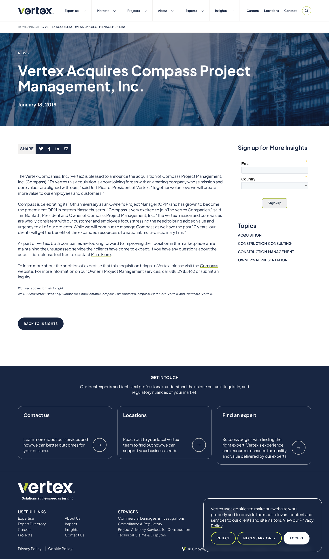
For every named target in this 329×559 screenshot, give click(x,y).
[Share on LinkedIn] (57, 149)
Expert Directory (32, 524)
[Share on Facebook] (49, 149)
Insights (221, 10)
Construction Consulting (265, 243)
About (162, 10)
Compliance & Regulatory (140, 524)
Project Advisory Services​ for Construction (154, 529)
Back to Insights (41, 324)
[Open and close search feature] (306, 10)
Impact (71, 524)
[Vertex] (36, 10)
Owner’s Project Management (116, 271)
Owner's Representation (263, 260)
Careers (253, 10)
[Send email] (66, 149)
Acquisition (250, 235)
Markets (103, 10)
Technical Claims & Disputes (142, 535)
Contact (290, 10)
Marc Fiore (101, 254)
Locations (271, 10)
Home (22, 27)
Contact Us (74, 535)
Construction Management (266, 251)
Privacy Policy (30, 548)
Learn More (100, 445)
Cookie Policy (60, 548)
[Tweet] (41, 149)
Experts (191, 10)
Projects (133, 10)
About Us (72, 518)
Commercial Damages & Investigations (151, 518)
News (23, 53)
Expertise (72, 10)
